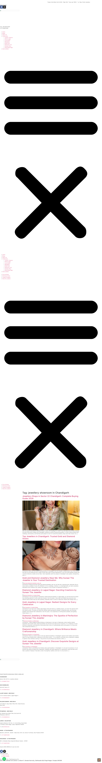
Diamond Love (8, 44)
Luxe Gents (7, 40)
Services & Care (6, 275)
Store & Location (6, 278)
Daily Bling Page (9, 47)
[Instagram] (4, 7)
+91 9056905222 (5, 717)
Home (3, 31)
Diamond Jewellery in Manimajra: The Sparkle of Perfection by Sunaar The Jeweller (50, 617)
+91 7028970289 (5, 735)
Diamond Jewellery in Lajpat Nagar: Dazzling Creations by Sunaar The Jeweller (49, 591)
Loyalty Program (6, 277)
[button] (51, 152)
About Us (4, 34)
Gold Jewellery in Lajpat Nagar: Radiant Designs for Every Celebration (49, 603)
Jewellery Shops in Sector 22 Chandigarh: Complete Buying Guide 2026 (50, 497)
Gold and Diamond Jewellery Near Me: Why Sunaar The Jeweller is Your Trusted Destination (48, 579)
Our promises (5, 274)
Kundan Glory (8, 46)
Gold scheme (5, 48)
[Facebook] (1, 7)
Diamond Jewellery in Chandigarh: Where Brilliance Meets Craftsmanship (49, 630)
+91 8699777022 (5, 681)
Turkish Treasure (9, 37)
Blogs (3, 33)
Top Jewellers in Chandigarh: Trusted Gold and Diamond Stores (48, 537)
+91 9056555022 (5, 689)
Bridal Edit (7, 43)
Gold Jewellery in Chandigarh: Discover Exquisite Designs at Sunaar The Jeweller (50, 642)
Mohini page (8, 39)
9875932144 (6, 726)
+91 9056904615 (5, 697)
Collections (5, 36)
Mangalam (7, 41)
